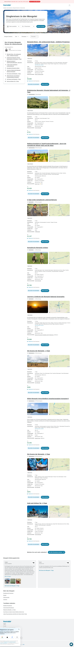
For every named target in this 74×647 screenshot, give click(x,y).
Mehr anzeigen (8, 576)
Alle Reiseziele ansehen (39, 325)
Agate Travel (37, 183)
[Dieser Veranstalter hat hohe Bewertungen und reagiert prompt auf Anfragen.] (41, 183)
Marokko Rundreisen (7, 605)
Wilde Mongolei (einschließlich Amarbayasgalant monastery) (13, 76)
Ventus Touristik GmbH (39, 74)
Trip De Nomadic (38, 127)
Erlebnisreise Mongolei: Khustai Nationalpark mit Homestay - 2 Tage (14, 58)
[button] (49, 81)
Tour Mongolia (37, 382)
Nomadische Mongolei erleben (13, 68)
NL (20, 637)
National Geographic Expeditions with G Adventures (44, 334)
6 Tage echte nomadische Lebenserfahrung (12, 65)
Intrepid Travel (37, 438)
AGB (23, 644)
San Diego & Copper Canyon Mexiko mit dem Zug (13, 611)
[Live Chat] (71, 644)
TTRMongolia (37, 231)
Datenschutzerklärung (3, 643)
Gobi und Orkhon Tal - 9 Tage (13, 81)
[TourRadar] (7, 5)
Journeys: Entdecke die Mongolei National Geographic (13, 71)
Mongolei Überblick (8, 36)
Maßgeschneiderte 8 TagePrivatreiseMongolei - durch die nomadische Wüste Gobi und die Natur (15, 62)
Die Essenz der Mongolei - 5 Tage (14, 79)
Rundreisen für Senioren (8, 593)
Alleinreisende (6, 597)
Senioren (5, 599)
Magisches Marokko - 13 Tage (9, 609)
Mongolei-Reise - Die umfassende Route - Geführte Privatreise (14, 55)
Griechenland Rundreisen (8, 607)
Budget (4, 595)
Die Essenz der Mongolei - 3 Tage (14, 73)
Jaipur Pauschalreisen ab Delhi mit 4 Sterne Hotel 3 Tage (15, 613)
